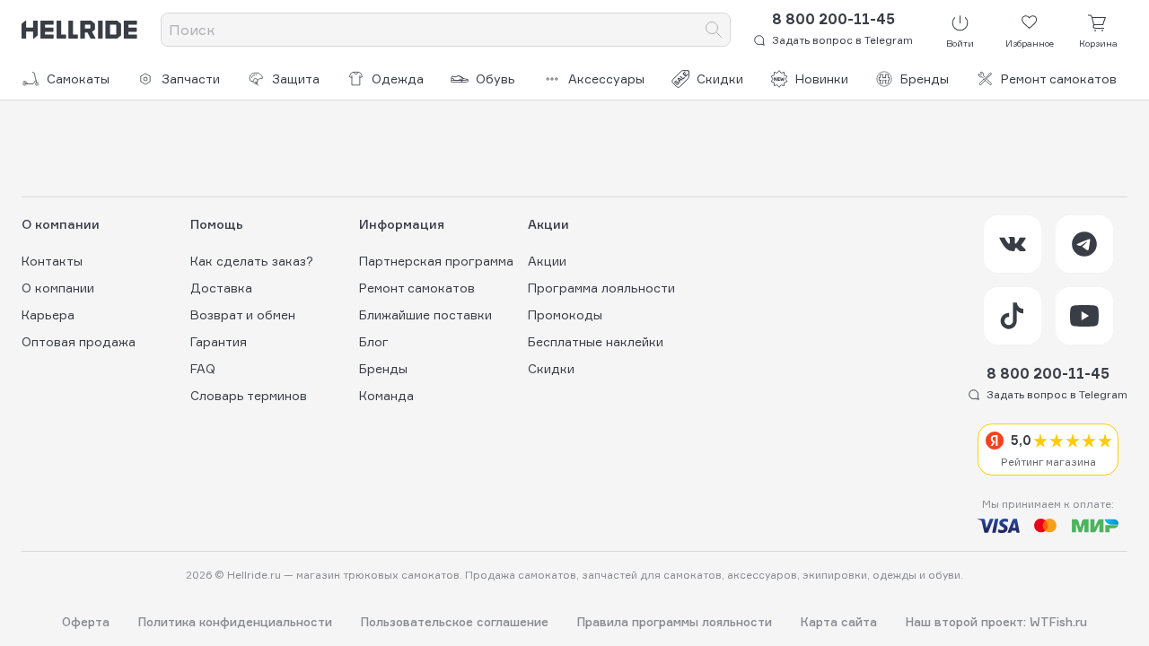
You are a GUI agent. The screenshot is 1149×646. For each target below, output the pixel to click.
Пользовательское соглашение (454, 622)
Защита (296, 78)
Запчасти (191, 78)
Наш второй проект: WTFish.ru (996, 622)
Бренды (924, 78)
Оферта (86, 622)
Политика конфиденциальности (235, 622)
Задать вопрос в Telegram (842, 40)
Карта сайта (839, 622)
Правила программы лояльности (674, 622)
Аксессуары (606, 78)
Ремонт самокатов (1059, 78)
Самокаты (78, 78)
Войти (960, 43)
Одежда (398, 78)
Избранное (1029, 43)
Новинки (821, 78)
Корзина (1098, 43)
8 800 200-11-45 (833, 19)
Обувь (495, 78)
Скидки (720, 78)
